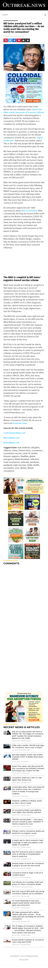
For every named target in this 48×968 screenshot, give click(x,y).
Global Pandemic (22, 459)
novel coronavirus (11, 462)
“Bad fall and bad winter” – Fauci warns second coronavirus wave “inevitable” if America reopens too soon (27, 822)
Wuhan (23, 468)
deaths (34, 453)
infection (35, 459)
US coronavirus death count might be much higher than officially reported (26, 811)
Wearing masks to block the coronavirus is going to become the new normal (28, 864)
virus (17, 468)
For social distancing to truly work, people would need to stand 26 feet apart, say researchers (26, 903)
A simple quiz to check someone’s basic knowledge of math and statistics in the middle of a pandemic (27, 842)
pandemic (34, 462)
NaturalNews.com (11, 438)
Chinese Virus (24, 450)
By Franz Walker (26, 815)
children (7, 450)
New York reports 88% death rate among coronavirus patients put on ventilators (28, 892)
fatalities (25, 456)
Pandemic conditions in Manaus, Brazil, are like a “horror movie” (27, 802)
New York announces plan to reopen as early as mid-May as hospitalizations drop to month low (27, 854)
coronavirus (37, 450)
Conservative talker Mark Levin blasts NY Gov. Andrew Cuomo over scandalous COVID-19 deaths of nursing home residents (28, 790)
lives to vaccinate (29, 211)
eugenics (15, 456)
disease (6, 456)
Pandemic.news (20, 423)
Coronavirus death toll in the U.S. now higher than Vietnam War (27, 779)
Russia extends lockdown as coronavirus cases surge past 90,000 (28, 941)
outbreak (25, 462)
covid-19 (26, 453)
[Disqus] (24, 597)
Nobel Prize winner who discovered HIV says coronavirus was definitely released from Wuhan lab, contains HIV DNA (28, 768)
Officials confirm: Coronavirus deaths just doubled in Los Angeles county (28, 832)
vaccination (8, 468)
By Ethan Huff (25, 750)
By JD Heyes (25, 796)
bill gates (35, 447)
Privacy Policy (24, 959)
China (14, 450)
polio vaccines (19, 465)
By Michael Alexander (28, 836)
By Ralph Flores (26, 782)
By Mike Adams (26, 741)
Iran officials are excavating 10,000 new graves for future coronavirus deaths (27, 883)
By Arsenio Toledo (26, 887)
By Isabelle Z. (25, 761)
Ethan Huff (20, 36)
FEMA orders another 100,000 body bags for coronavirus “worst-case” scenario (28, 746)
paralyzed (7, 465)
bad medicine (24, 447)
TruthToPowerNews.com (14, 433)
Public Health (33, 465)
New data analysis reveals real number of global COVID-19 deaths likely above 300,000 (27, 757)
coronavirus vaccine (12, 453)
